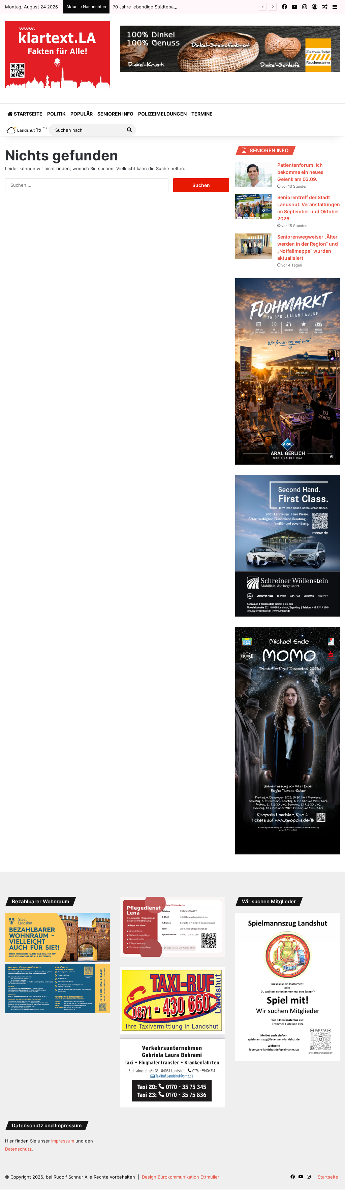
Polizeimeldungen (162, 114)
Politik (56, 114)
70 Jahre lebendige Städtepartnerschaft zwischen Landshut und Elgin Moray (194, 6)
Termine (202, 114)
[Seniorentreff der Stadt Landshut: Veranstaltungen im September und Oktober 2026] (253, 206)
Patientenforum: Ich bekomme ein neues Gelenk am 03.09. (300, 172)
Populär (81, 114)
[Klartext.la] (57, 55)
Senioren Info (115, 114)
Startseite (27, 114)
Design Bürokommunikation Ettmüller (180, 1177)
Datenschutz (18, 1149)
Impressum (62, 1141)
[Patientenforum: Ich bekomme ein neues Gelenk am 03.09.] (253, 174)
